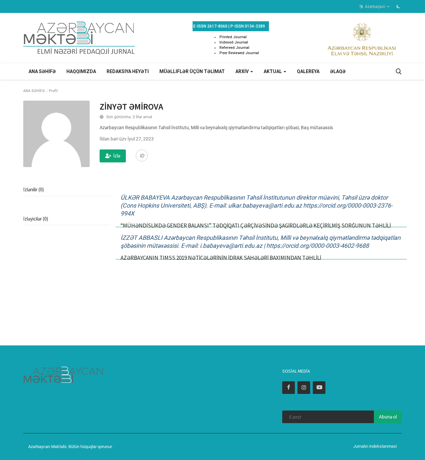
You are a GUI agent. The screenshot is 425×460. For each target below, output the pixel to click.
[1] (398, 6)
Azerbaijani (374, 6)
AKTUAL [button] (273, 71)
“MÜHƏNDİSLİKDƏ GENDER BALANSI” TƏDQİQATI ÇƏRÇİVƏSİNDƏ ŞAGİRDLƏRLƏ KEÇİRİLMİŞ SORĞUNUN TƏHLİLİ (256, 225)
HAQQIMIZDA (81, 71)
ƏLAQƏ (338, 71)
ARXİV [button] (242, 71)
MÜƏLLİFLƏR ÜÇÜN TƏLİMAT (192, 71)
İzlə (116, 155)
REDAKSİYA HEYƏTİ (128, 71)
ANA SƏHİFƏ (42, 71)
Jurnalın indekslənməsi (375, 446)
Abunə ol (388, 416)
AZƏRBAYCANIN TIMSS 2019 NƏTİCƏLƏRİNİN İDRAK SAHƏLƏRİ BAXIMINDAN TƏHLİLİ (221, 257)
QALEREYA (308, 71)
